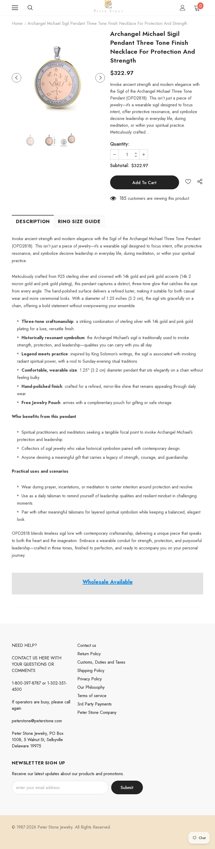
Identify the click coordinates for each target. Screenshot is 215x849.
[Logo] (108, 7)
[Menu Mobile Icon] (15, 8)
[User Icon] (182, 7)
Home (17, 23)
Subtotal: (119, 165)
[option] (58, 77)
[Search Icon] (30, 7)
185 (122, 198)
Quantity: (120, 144)
